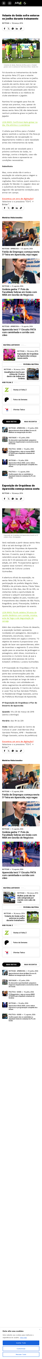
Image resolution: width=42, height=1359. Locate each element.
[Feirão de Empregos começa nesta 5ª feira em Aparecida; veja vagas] (21, 233)
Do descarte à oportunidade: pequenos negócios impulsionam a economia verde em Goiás (23, 442)
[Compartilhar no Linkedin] (17, 29)
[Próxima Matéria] (33, 374)
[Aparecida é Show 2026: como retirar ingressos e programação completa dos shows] (5, 1005)
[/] (4, 3)
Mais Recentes (30, 422)
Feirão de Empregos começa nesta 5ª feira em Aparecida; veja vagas (20, 253)
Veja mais (23, 1337)
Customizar (21, 1348)
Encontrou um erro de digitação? (18, 199)
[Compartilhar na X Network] (9, 29)
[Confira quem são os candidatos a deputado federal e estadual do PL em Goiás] (5, 473)
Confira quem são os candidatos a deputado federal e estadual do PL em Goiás (22, 476)
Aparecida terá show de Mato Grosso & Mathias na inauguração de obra (22, 431)
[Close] (39, 1329)
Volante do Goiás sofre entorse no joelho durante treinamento (15, 918)
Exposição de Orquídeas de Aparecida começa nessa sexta (27, 356)
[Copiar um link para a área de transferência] (21, 29)
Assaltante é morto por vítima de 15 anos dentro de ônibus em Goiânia (14, 375)
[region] (21, 1343)
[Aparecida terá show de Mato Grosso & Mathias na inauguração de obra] (5, 429)
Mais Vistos (11, 422)
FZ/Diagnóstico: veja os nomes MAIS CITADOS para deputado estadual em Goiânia (22, 453)
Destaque (12, 438)
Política (12, 472)
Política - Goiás (15, 449)
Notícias (5, 23)
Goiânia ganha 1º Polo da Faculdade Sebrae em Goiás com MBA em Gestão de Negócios (19, 292)
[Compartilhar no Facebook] (4, 29)
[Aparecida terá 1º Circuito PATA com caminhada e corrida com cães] (21, 311)
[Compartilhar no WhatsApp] (13, 29)
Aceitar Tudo (21, 1343)
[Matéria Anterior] (9, 355)
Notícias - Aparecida (10, 249)
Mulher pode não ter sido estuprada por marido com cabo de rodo (26, 899)
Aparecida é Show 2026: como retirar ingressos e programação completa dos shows (23, 465)
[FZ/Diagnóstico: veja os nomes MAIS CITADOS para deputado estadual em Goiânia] (5, 993)
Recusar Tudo (21, 1354)
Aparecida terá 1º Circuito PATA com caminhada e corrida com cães (19, 332)
